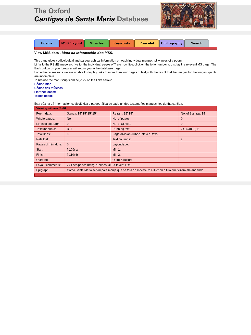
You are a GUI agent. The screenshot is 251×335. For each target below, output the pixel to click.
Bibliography (172, 43)
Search (196, 43)
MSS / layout (71, 43)
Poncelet (146, 43)
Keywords (121, 43)
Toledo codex (43, 96)
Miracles (97, 43)
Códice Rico (42, 84)
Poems (46, 43)
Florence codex (45, 92)
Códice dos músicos (48, 88)
